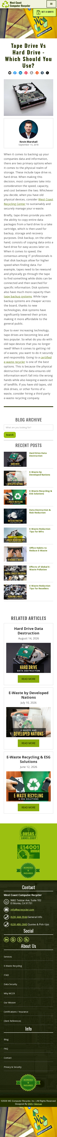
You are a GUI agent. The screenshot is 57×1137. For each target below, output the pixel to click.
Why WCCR (9, 993)
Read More (28, 679)
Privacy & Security (12, 1067)
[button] (44, 12)
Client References (12, 1020)
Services (8, 956)
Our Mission (10, 1002)
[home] (15, 4)
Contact (8, 1057)
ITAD (6, 975)
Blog (6, 1039)
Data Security (10, 984)
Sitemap (38, 1104)
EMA (30, 1104)
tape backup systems (18, 296)
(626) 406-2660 (18, 924)
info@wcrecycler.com (22, 909)
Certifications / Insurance (16, 1011)
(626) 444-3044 (18, 917)
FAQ (6, 1048)
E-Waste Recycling (13, 965)
